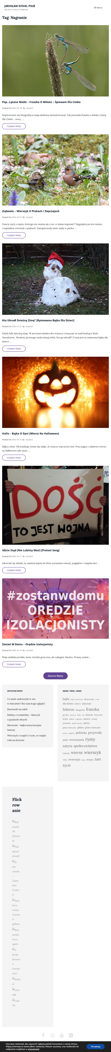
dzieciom (86, 703)
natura (86, 718)
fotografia (80, 710)
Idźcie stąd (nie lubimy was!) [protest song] (30, 550)
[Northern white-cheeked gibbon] (16, 912)
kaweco (73, 715)
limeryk (89, 714)
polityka (81, 733)
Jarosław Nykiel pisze (19, 6)
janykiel (29, 108)
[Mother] (16, 981)
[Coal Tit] (16, 1003)
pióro (80, 727)
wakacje (66, 753)
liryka (65, 719)
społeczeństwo (85, 746)
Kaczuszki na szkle (17, 709)
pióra (86, 723)
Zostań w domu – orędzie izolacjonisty (27, 644)
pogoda (71, 733)
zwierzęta (74, 759)
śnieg (83, 760)
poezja (65, 733)
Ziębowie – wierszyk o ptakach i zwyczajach (30, 211)
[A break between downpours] (16, 962)
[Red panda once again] (16, 937)
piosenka (67, 723)
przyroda (95, 732)
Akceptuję (95, 1046)
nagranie (78, 719)
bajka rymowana (77, 699)
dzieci (78, 703)
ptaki (65, 740)
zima (65, 760)
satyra (67, 746)
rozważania (76, 739)
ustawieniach (33, 1049)
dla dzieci (68, 703)
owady (94, 719)
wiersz (77, 752)
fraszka (92, 709)
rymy (90, 739)
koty (79, 715)
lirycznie (98, 715)
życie (67, 765)
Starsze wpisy (55, 675)
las (83, 715)
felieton (68, 709)
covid (97, 699)
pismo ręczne (77, 723)
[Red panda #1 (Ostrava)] (16, 831)
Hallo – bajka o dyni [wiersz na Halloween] (30, 433)
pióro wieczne (92, 727)
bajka (66, 699)
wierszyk (92, 752)
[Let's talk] (16, 992)
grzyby (66, 715)
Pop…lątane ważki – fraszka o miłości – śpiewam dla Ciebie (41, 102)
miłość (71, 719)
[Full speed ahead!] (16, 851)
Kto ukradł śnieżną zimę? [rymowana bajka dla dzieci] (38, 320)
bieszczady (89, 699)
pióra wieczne (69, 727)
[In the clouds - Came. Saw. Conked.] (16, 878)
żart (98, 759)
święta (90, 759)
